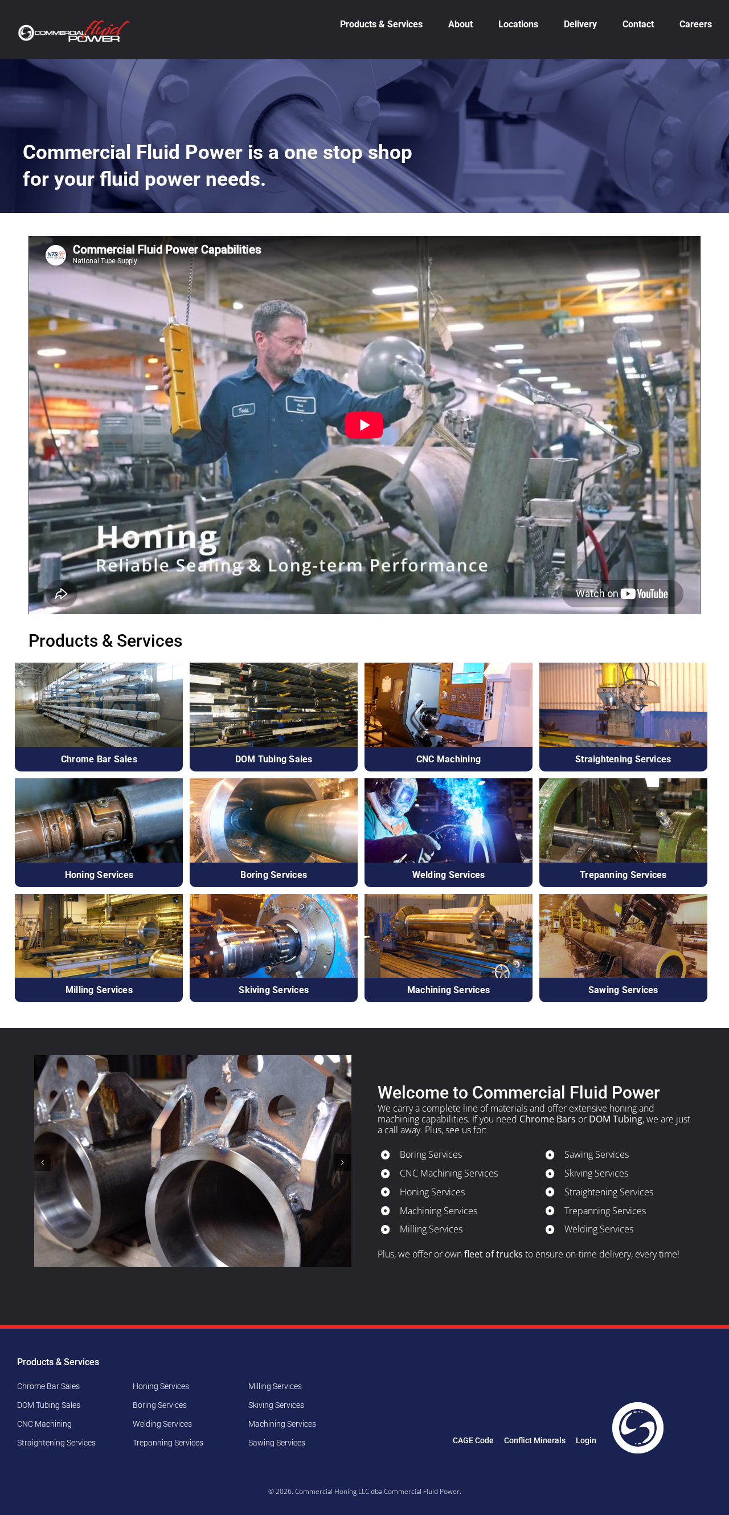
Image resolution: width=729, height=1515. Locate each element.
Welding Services (598, 1229)
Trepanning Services (605, 1210)
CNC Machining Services (449, 1173)
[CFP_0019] (448, 783)
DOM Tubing (615, 1119)
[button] (42, 1162)
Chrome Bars (547, 1119)
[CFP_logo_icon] (637, 1404)
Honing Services (432, 1192)
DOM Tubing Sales (48, 1405)
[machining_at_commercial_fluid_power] (448, 898)
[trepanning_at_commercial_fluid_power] (623, 783)
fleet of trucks (493, 1254)
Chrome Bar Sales (48, 1386)
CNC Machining (44, 1423)
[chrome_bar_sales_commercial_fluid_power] (99, 667)
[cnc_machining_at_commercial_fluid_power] (448, 667)
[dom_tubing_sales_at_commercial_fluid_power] (274, 667)
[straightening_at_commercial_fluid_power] (623, 667)
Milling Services (431, 1229)
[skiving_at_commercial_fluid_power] (274, 898)
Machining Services (438, 1210)
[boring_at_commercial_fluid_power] (274, 783)
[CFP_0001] (99, 783)
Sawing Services (596, 1154)
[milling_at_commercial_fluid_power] (99, 898)
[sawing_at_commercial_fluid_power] (623, 898)
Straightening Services (608, 1192)
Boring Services (431, 1154)
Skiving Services (596, 1173)
